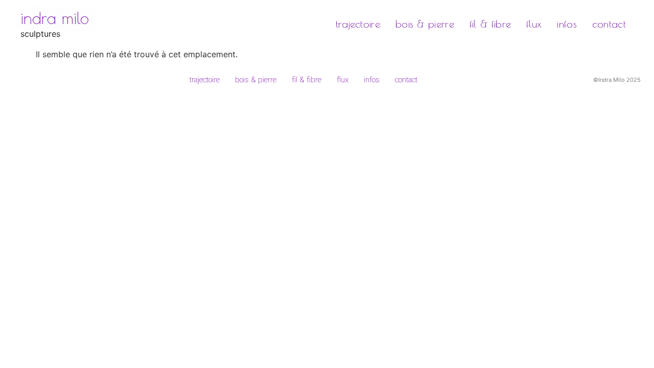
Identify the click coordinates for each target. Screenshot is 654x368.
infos (567, 24)
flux (534, 24)
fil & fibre (490, 24)
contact (609, 24)
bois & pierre (424, 24)
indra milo (54, 18)
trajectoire (358, 24)
